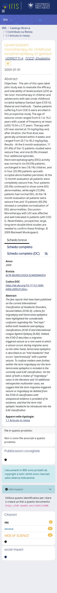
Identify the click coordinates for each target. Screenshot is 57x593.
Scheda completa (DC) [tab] (23, 253)
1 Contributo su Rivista (18, 32)
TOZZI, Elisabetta (37, 58)
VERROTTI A (14, 58)
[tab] (46, 253)
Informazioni (15, 489)
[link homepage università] (39, 6)
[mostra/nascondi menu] (3, 11)
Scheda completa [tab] (19, 247)
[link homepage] (11, 6)
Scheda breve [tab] (17, 240)
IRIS (4, 28)
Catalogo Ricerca (20, 28)
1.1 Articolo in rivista (17, 35)
